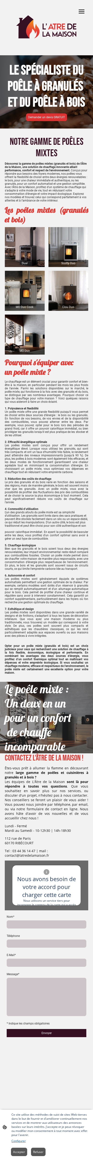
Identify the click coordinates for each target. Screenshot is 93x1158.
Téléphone (13, 936)
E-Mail (11, 955)
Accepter (19, 1152)
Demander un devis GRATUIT (46, 117)
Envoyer (46, 1033)
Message (13, 974)
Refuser (38, 1152)
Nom (10, 916)
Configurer (18, 1141)
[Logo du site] (46, 27)
